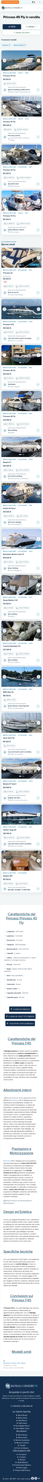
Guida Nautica (22, 1462)
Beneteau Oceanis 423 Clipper (14, 1363)
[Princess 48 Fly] (21, 355)
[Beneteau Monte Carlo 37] (21, 539)
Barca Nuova (22, 1415)
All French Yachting (14, 522)
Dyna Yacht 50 (9, 738)
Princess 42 (8, 273)
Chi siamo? (23, 1454)
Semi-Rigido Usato (23, 1428)
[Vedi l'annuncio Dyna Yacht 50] (38, 752)
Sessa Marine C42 (10, 600)
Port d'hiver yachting (15, 476)
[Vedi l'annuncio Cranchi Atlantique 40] (38, 660)
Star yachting (12, 430)
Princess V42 (8, 324)
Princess (15, 1100)
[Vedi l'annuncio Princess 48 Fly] (38, 384)
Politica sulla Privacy (22, 1470)
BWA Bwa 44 (8, 692)
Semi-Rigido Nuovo (22, 1426)
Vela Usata (23, 1423)
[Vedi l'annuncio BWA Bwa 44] (38, 706)
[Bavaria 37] (21, 447)
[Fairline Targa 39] (21, 815)
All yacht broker (13, 184)
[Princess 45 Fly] (21, 60)
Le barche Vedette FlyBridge (21, 1016)
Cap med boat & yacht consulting (19, 338)
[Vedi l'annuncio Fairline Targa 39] (38, 844)
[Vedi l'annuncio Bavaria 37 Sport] (38, 798)
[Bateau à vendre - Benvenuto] (12, 8)
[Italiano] (34, 2)
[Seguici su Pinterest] (35, 1479)
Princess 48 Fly (9, 370)
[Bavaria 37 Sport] (21, 769)
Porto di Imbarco (22, 1448)
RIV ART (12, 1479)
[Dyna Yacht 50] (21, 723)
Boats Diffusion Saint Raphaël (18, 706)
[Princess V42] (21, 309)
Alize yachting (13, 660)
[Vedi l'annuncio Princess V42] (38, 339)
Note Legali (22, 1468)
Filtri (13, 27)
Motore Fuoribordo (23, 1440)
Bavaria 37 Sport (9, 784)
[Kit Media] (39, 1479)
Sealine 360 (8, 876)
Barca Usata (22, 1418)
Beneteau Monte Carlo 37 (13, 554)
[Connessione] (40, 2)
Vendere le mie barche (22, 1406)
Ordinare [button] (31, 27)
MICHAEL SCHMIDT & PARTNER (19, 890)
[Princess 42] (21, 258)
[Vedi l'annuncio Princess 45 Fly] (38, 90)
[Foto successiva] (38, 60)
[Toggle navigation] (39, 8)
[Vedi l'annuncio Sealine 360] (38, 889)
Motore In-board (22, 1443)
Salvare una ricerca (22, 33)
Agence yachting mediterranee (19, 90)
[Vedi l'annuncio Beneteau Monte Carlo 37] (38, 568)
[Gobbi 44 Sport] (21, 493)
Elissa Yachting (13, 568)
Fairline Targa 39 (9, 830)
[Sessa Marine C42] (21, 585)
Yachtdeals (11, 384)
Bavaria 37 (7, 462)
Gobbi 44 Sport (9, 508)
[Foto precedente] (4, 60)
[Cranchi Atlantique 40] (21, 631)
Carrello (22, 1445)
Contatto (22, 1457)
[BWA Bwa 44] (21, 677)
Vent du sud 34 (13, 292)
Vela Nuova (22, 1420)
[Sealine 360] (21, 861)
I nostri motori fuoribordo (21, 1024)
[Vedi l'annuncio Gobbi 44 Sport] (38, 522)
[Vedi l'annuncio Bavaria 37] (38, 476)
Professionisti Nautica (22, 1465)
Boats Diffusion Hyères (16, 230)
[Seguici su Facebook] (32, 1479)
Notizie (22, 1460)
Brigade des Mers (14, 798)
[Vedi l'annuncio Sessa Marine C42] (38, 614)
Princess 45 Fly (9, 76)
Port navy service (14, 135)
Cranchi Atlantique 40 (11, 646)
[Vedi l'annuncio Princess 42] (38, 293)
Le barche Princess (21, 1009)
